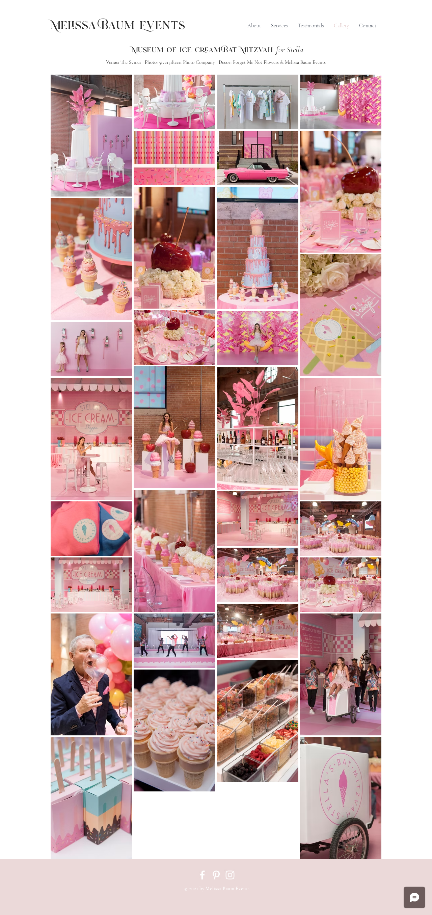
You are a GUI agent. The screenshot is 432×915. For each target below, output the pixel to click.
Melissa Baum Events (118, 26)
